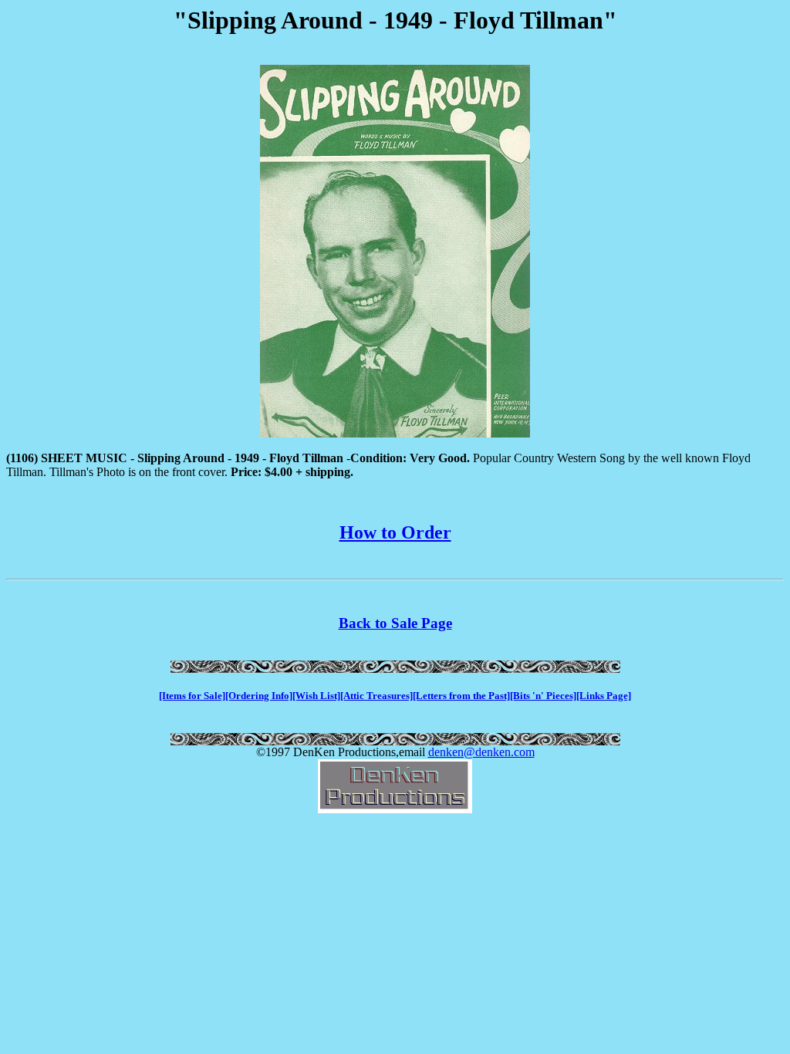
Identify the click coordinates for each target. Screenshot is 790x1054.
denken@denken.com (481, 751)
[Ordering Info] (258, 695)
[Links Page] (603, 695)
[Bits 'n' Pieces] (543, 695)
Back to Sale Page (395, 623)
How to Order (395, 532)
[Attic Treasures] (376, 695)
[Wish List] (316, 695)
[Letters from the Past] (461, 695)
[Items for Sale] (192, 695)
